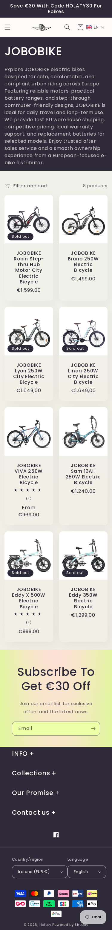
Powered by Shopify (70, 924)
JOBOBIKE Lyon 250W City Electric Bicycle (28, 373)
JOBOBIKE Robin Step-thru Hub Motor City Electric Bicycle (29, 267)
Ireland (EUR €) (34, 871)
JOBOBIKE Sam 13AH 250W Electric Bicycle (83, 474)
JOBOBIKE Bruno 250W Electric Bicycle (83, 261)
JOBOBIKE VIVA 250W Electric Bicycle (29, 474)
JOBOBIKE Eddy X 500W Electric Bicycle (28, 598)
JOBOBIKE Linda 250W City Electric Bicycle (83, 373)
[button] (7, 27)
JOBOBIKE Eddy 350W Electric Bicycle (83, 598)
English (81, 871)
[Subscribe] (93, 729)
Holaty (45, 924)
